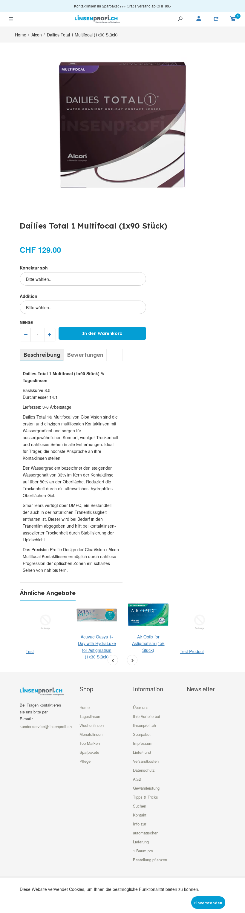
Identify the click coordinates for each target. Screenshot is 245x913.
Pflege (85, 761)
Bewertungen (85, 354)
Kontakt (139, 815)
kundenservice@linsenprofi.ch (46, 726)
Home (84, 707)
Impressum (142, 743)
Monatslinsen (90, 734)
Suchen (139, 806)
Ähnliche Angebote (48, 593)
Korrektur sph (34, 268)
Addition (28, 296)
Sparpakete (89, 752)
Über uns (140, 707)
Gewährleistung (146, 788)
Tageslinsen (89, 716)
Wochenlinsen (91, 725)
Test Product (192, 651)
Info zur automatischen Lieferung (145, 833)
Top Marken (89, 743)
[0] (233, 19)
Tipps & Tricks (145, 797)
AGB (137, 779)
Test (30, 651)
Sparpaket (142, 734)
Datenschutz (144, 770)
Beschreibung (41, 354)
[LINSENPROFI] (97, 18)
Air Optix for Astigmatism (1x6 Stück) (148, 643)
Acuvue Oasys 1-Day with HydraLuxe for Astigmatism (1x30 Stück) (97, 647)
